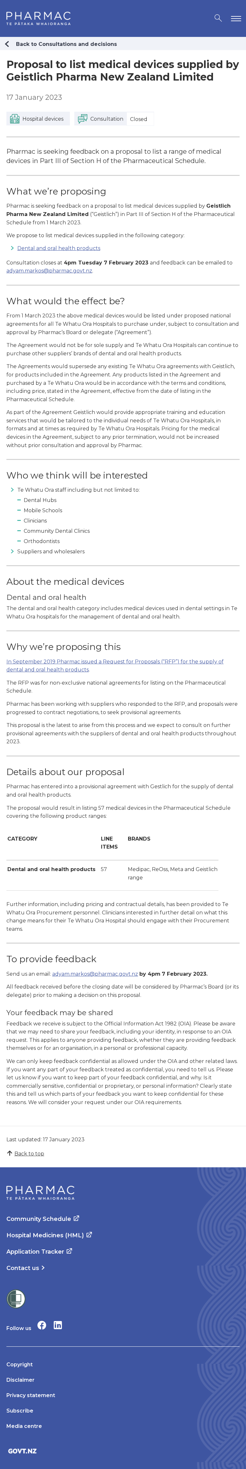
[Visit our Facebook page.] (41, 1325)
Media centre (24, 1426)
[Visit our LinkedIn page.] (57, 1325)
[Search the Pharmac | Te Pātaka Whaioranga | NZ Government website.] (218, 18)
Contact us (22, 1268)
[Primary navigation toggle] (235, 18)
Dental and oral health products (58, 248)
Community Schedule (38, 1219)
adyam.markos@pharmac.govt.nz (49, 271)
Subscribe (19, 1411)
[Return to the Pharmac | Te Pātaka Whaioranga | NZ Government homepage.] (38, 18)
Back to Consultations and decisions (66, 44)
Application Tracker (35, 1251)
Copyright (19, 1364)
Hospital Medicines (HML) (45, 1235)
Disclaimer (20, 1380)
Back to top (29, 1154)
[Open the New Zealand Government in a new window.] (123, 1451)
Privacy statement (30, 1395)
